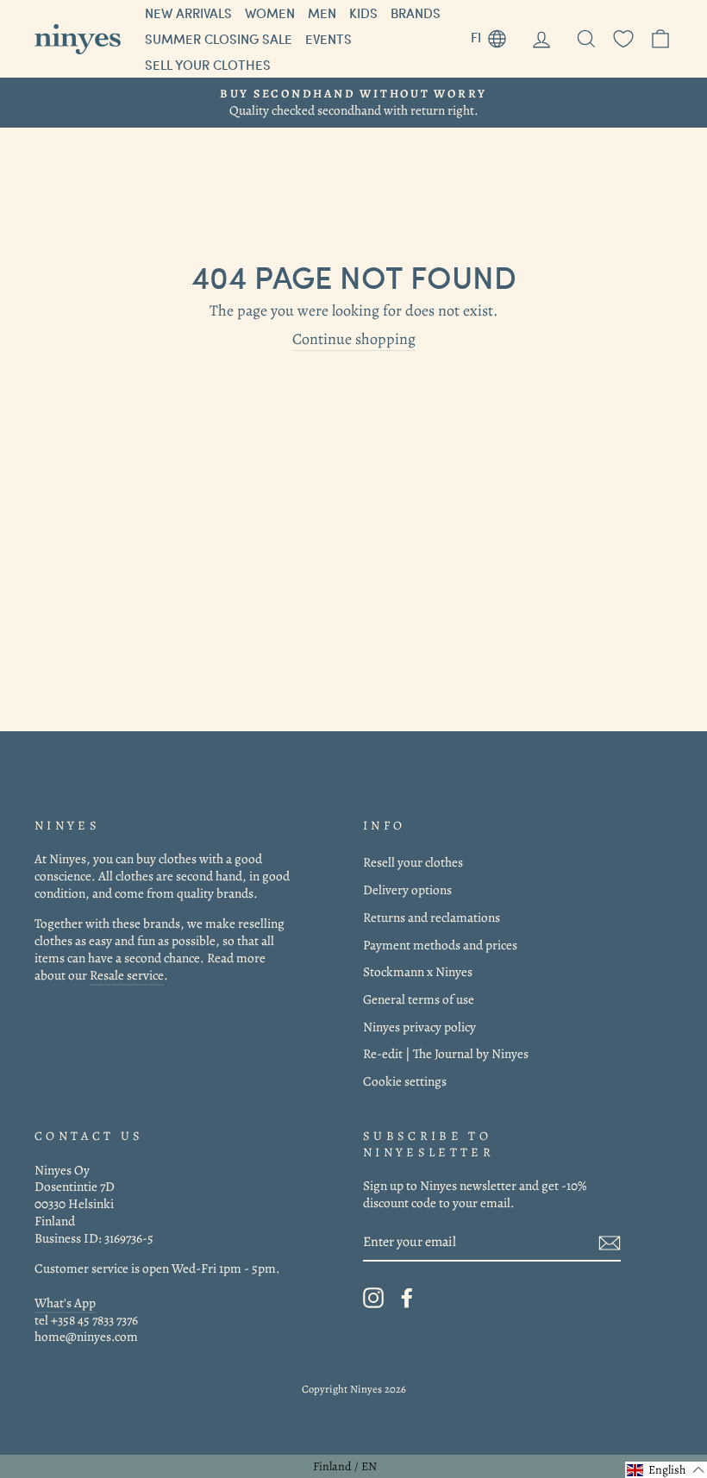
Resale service (127, 975)
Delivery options (407, 889)
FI (495, 35)
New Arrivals (188, 12)
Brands (416, 12)
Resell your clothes (413, 862)
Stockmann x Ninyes (417, 971)
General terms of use (418, 999)
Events (328, 38)
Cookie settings (405, 1081)
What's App (65, 1302)
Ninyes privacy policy (419, 1027)
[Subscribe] (609, 1243)
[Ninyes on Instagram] (373, 1297)
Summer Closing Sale (218, 38)
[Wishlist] (623, 39)
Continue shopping (354, 339)
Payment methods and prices (440, 945)
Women (270, 12)
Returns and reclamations (431, 917)
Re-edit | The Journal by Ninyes (446, 1053)
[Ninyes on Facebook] (407, 1297)
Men (322, 12)
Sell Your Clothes (208, 64)
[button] (666, 1470)
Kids (363, 12)
